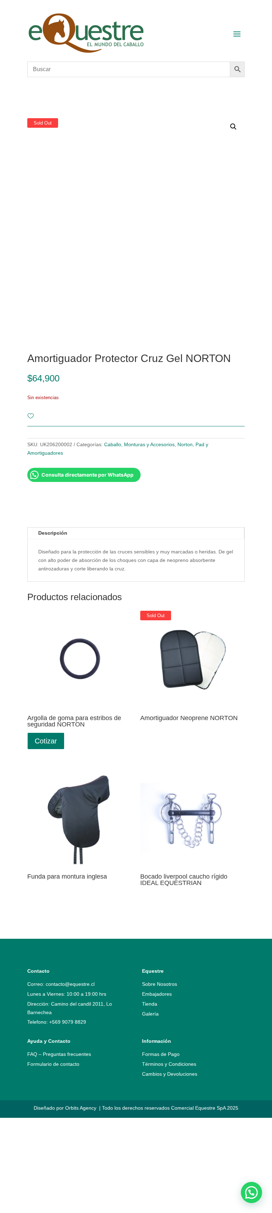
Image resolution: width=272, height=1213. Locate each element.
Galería (150, 1014)
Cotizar (46, 741)
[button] (251, 1192)
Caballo (112, 444)
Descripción (52, 533)
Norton (185, 444)
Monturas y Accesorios (149, 444)
